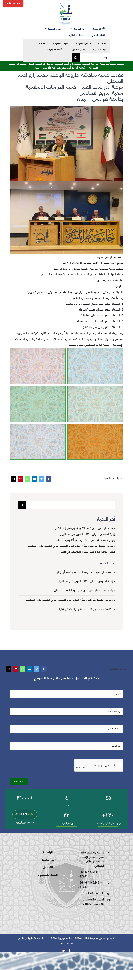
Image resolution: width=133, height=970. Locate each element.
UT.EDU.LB (66, 943)
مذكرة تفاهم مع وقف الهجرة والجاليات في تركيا (88, 552)
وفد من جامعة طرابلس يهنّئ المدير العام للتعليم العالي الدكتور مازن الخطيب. (71, 546)
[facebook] (69, 950)
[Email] (13, 478)
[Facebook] (48, 478)
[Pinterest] (20, 478)
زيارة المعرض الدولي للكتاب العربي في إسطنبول (87, 534)
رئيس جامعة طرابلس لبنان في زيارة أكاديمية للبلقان (85, 540)
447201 (83, 876)
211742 (83, 887)
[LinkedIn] (34, 478)
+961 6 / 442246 (88, 883)
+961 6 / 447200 (88, 872)
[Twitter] (41, 478)
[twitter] (63, 950)
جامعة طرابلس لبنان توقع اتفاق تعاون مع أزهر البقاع (85, 528)
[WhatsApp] (27, 478)
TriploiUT (47, 938)
